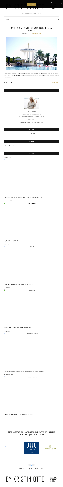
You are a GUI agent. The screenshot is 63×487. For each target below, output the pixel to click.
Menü (7, 19)
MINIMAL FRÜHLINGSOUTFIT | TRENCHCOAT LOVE (17, 327)
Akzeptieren (31, 4)
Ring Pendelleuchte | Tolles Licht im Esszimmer (15, 241)
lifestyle (29, 25)
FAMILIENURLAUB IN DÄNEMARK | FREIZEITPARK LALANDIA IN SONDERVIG (23, 197)
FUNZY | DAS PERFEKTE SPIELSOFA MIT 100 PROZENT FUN (19, 284)
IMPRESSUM (30, 468)
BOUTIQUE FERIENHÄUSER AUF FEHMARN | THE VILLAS (18, 414)
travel (34, 25)
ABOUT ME (21, 468)
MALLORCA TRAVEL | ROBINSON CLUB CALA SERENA (31, 29)
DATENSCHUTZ (39, 468)
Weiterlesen (54, 82)
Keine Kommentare (36, 33)
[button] (31, 465)
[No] (61, 4)
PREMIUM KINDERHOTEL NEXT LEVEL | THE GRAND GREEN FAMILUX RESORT (24, 371)
